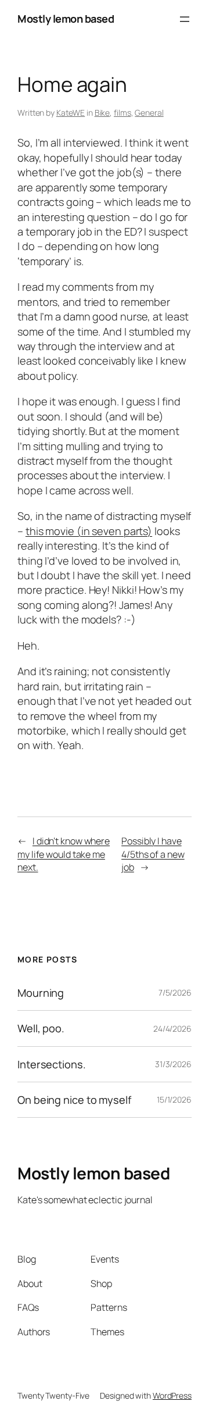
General (149, 112)
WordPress (172, 1395)
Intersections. (51, 1064)
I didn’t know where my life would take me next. (63, 854)
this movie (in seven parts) (89, 531)
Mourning (40, 993)
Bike (102, 112)
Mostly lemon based (65, 19)
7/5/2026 (175, 992)
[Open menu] (185, 19)
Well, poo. (40, 1028)
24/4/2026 (172, 1028)
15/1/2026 (174, 1099)
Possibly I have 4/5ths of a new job (153, 854)
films (122, 112)
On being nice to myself (74, 1100)
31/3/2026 (173, 1063)
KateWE (70, 112)
